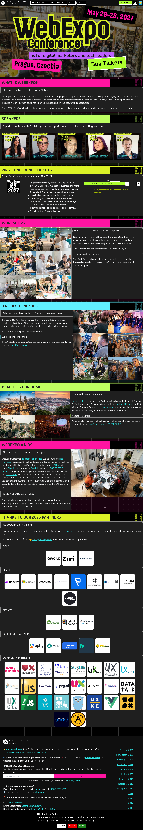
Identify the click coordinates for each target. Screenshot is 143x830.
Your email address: (10, 773)
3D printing (13, 468)
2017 (130, 789)
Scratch (34, 468)
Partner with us (14, 749)
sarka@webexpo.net (20, 345)
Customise (61, 825)
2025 (130, 755)
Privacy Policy (73, 781)
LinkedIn (122, 774)
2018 (130, 784)
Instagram (122, 789)
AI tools (57, 465)
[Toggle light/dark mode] (140, 3)
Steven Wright (37, 809)
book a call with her (37, 752)
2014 (130, 803)
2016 (130, 794)
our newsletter (92, 758)
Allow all (82, 825)
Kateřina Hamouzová (31, 806)
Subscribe (80, 776)
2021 (130, 774)
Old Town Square (105, 407)
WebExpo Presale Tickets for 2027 (49, 3)
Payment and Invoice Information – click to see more (111, 191)
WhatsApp (39, 792)
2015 (130, 798)
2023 (130, 765)
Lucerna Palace (79, 401)
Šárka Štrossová (15, 803)
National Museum (125, 404)
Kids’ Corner (11, 475)
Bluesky (123, 779)
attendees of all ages (32, 459)
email (37, 789)
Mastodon (122, 784)
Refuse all (72, 825)
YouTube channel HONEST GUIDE (105, 424)
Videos (81, 3)
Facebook (122, 765)
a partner (69, 531)
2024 (130, 760)
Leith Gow (51, 809)
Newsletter (121, 755)
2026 (130, 750)
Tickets (127, 3)
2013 (130, 808)
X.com (124, 769)
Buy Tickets (107, 63)
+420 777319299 (58, 789)
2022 (130, 769)
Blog (71, 3)
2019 (130, 779)
